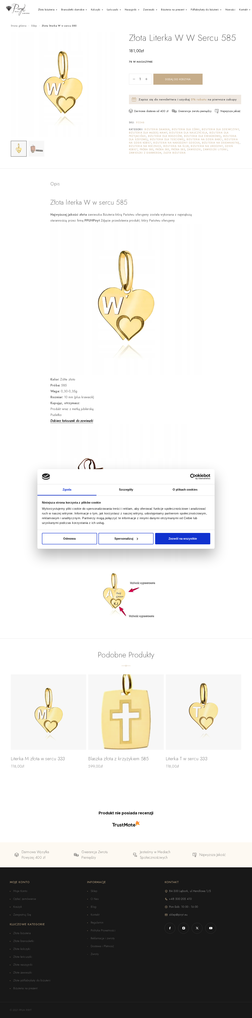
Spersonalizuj (123, 538)
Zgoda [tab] (67, 489)
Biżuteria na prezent (172, 9)
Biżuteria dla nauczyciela (188, 133)
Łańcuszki (112, 9)
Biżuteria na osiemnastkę (221, 143)
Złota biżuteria (46, 9)
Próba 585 (147, 149)
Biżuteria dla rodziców (165, 136)
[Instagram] (183, 928)
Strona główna (18, 26)
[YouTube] (211, 928)
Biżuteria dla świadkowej (202, 136)
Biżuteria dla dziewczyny (220, 129)
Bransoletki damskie (72, 9)
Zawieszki (149, 9)
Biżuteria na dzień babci (204, 139)
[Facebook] (170, 928)
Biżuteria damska (157, 129)
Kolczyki (95, 9)
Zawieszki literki (215, 149)
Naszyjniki (131, 9)
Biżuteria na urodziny (207, 146)
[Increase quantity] (148, 79)
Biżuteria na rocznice (145, 146)
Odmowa (69, 538)
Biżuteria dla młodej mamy (148, 133)
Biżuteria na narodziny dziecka (176, 143)
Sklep (34, 26)
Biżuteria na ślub (176, 146)
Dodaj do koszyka (178, 79)
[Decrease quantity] (132, 79)
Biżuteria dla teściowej (167, 139)
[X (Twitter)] (197, 928)
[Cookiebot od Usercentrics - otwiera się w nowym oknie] (193, 477)
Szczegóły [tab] (126, 489)
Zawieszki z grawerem (145, 153)
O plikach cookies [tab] (185, 489)
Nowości (230, 9)
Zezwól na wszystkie (183, 538)
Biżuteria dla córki (186, 129)
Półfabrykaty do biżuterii (205, 9)
